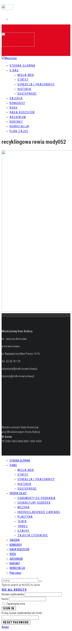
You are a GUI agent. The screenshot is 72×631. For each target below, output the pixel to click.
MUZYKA (24, 507)
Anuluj (5, 627)
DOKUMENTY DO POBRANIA (37, 498)
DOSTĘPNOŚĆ (27, 93)
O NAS (14, 70)
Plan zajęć (19, 131)
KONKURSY (16, 544)
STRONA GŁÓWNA (22, 65)
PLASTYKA (25, 516)
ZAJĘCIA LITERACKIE (33, 535)
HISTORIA (24, 89)
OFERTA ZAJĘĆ (18, 493)
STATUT (23, 79)
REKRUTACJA (17, 568)
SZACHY (23, 530)
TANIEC (23, 526)
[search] (40, 581)
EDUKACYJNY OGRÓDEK (34, 502)
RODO (13, 554)
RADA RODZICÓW (19, 549)
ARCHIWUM (16, 558)
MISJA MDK (26, 75)
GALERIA (15, 540)
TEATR (22, 521)
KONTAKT (15, 563)
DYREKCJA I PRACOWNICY (36, 84)
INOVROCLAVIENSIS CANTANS (39, 512)
